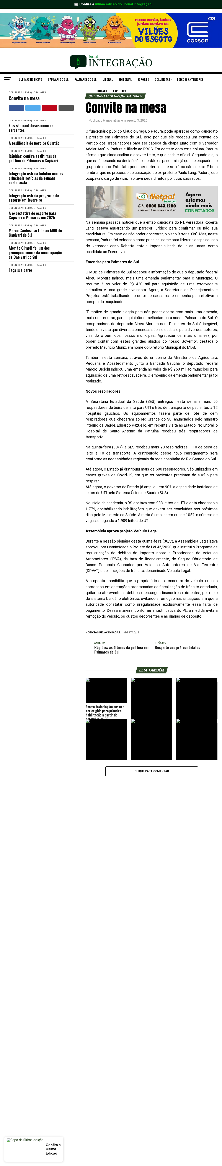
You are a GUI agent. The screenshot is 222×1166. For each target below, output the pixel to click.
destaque (132, 632)
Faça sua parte (20, 270)
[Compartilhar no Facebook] (16, 108)
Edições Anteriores (190, 79)
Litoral (108, 79)
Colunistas (162, 79)
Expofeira (119, 90)
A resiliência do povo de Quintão (34, 143)
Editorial (125, 79)
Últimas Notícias (30, 79)
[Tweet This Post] (33, 108)
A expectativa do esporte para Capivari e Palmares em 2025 (32, 215)
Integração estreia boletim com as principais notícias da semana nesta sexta (36, 178)
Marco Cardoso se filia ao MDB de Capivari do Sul (35, 232)
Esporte (143, 79)
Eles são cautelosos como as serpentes (31, 127)
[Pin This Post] (49, 108)
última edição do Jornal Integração (123, 4)
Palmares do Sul (85, 79)
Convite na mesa (24, 98)
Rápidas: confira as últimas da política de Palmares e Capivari (33, 158)
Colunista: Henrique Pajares (27, 120)
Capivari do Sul (58, 79)
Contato (101, 90)
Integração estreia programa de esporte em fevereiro (34, 197)
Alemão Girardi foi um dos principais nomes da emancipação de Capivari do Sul (35, 252)
